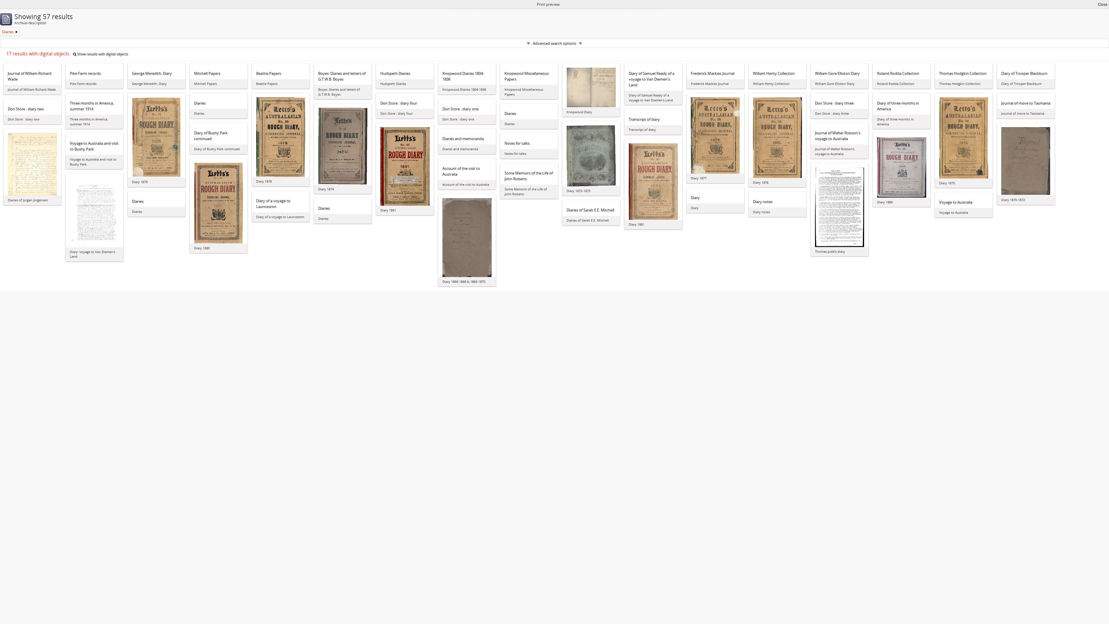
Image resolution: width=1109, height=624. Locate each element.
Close (1102, 4)
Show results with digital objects (102, 54)
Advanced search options (554, 43)
